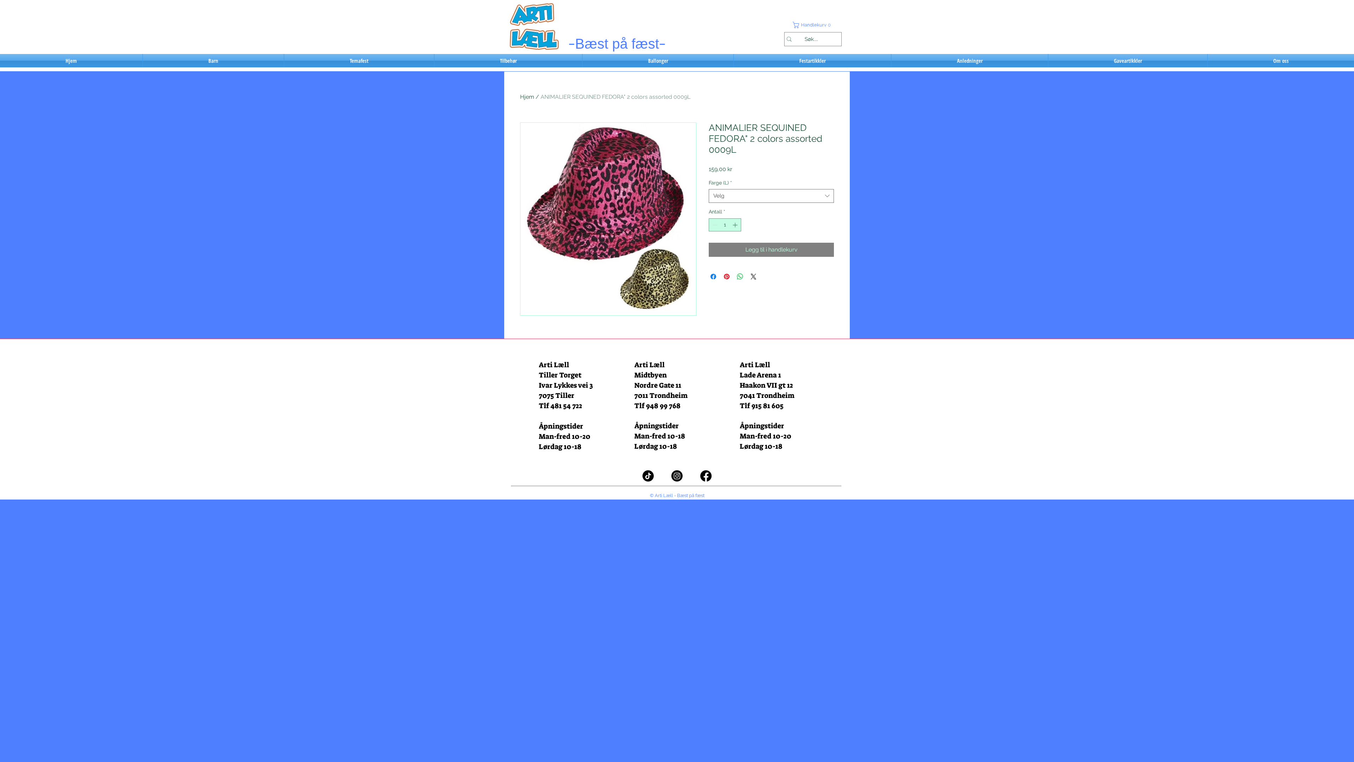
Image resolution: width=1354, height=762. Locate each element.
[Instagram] (677, 476)
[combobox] (771, 196)
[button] (813, 25)
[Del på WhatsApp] (740, 276)
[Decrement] (714, 225)
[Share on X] (753, 276)
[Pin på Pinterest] (726, 276)
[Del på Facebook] (713, 276)
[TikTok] (648, 476)
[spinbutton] (725, 225)
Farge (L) (720, 183)
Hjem (527, 96)
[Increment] (735, 225)
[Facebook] (706, 476)
